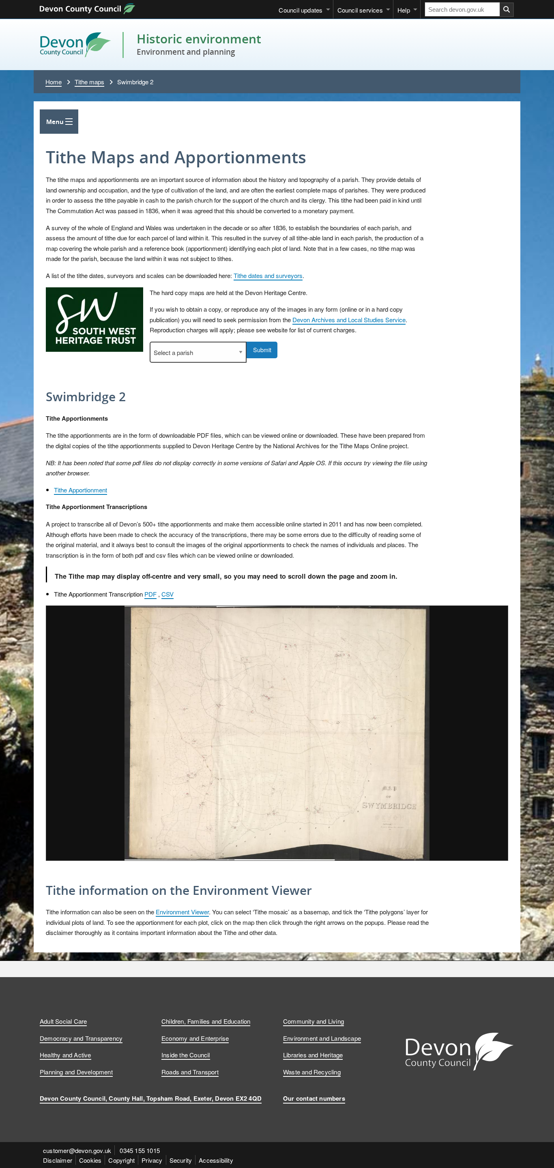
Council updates (300, 9)
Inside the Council (185, 1054)
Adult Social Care (63, 1020)
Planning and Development (76, 1071)
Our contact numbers (314, 1098)
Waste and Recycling (312, 1071)
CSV (167, 593)
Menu (55, 122)
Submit (262, 349)
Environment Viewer (182, 911)
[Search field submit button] (507, 9)
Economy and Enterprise (195, 1037)
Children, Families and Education (205, 1020)
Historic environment (199, 38)
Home (53, 81)
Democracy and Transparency (81, 1037)
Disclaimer (57, 1159)
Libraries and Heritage (313, 1054)
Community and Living (313, 1020)
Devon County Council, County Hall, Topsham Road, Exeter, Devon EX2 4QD (151, 1098)
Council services (360, 9)
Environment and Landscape (322, 1037)
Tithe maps (89, 81)
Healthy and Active (65, 1054)
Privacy (152, 1159)
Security (181, 1159)
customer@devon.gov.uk (77, 1150)
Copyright (121, 1159)
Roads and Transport (190, 1071)
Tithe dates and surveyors (268, 275)
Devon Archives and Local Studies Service (349, 319)
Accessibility (216, 1159)
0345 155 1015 (140, 1150)
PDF (150, 593)
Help (403, 9)
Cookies (90, 1159)
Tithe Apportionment (80, 489)
